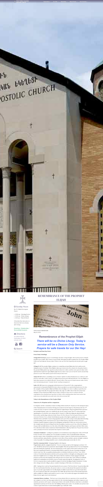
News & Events (73, 1)
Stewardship (63, 1)
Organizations (47, 1)
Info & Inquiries (83, 1)
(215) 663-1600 (18, 340)
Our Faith (55, 1)
